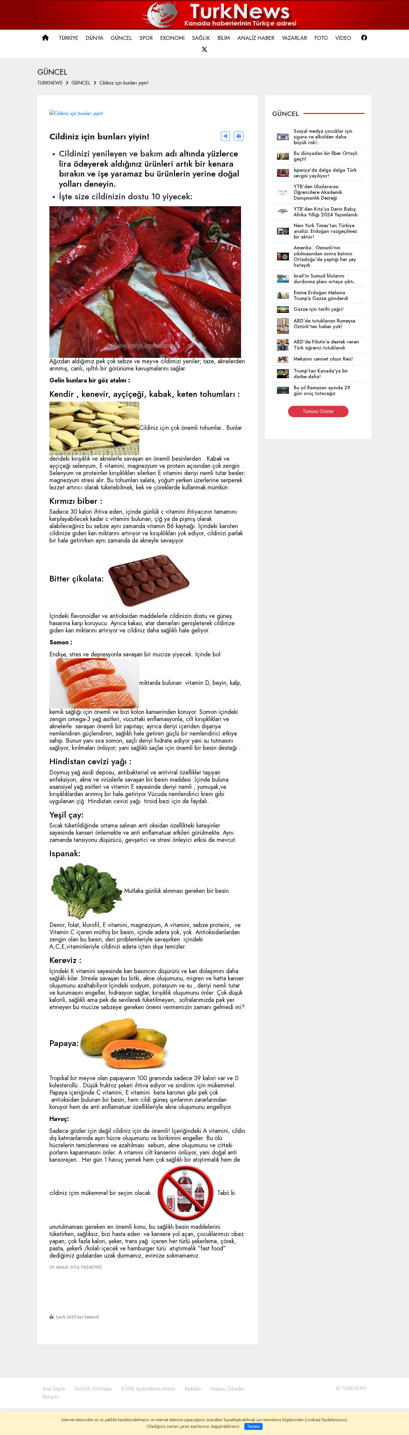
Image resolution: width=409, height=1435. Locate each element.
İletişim (50, 1397)
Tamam (253, 1426)
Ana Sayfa (53, 1389)
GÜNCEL (81, 82)
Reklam (193, 1389)
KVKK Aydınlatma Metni (148, 1389)
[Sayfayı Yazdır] (238, 136)
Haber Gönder (227, 1389)
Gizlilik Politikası (93, 1389)
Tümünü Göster (318, 411)
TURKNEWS (50, 82)
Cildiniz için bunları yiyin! (124, 82)
